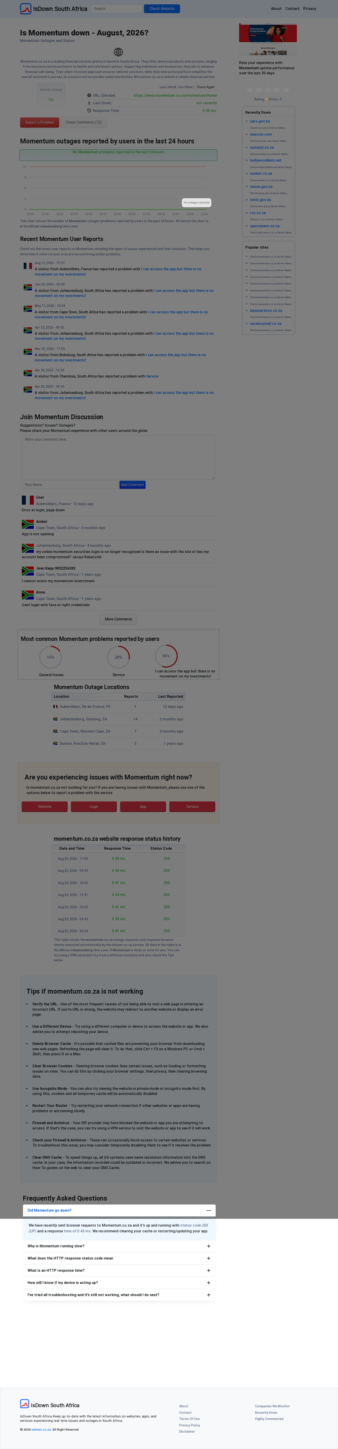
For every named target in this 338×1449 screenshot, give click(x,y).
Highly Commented (269, 1419)
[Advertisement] (169, 1344)
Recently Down (266, 1412)
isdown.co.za (41, 1429)
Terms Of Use (189, 1419)
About (183, 1406)
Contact (185, 1412)
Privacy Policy (189, 1425)
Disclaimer (187, 1431)
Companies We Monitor (272, 1406)
